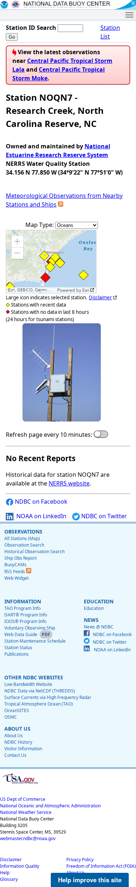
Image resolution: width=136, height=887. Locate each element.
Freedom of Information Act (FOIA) (101, 866)
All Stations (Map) (22, 538)
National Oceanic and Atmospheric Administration (50, 806)
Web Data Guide (20, 634)
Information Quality (19, 866)
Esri (85, 290)
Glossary (9, 879)
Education (94, 608)
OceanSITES (16, 710)
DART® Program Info (25, 615)
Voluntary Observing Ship (29, 628)
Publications (16, 654)
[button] (17, 241)
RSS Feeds (15, 571)
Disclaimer (100, 297)
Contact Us (15, 755)
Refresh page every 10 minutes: (49, 435)
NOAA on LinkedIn (40, 516)
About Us (13, 735)
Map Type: (40, 225)
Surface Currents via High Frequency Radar (47, 697)
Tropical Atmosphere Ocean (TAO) (38, 704)
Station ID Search (31, 28)
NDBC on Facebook (40, 502)
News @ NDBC (99, 627)
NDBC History (18, 742)
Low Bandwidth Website (28, 684)
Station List (110, 32)
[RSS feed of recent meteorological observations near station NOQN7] (60, 204)
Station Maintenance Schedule (35, 641)
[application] (51, 261)
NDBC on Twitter (103, 516)
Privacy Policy (80, 859)
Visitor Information (23, 749)
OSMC (10, 717)
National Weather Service (25, 812)
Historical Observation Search (34, 551)
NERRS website (69, 483)
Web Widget (16, 578)
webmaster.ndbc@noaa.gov (27, 838)
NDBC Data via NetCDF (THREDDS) (39, 691)
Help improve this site (89, 879)
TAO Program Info (22, 608)
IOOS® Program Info (25, 621)
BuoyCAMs (15, 565)
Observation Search (24, 545)
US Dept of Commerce (22, 799)
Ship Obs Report (20, 558)
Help (4, 873)
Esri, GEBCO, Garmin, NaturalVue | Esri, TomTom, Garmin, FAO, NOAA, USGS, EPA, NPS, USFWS (31, 290)
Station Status (18, 647)
